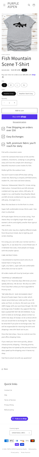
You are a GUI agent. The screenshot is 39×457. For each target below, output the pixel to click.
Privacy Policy (9, 405)
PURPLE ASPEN (11, 449)
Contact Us (8, 390)
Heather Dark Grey (26, 94)
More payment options (19, 122)
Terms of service (25, 452)
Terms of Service (10, 400)
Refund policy (9, 410)
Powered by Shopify (21, 449)
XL (24, 85)
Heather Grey (9, 94)
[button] (4, 5)
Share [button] (6, 369)
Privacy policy (15, 452)
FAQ (5, 395)
